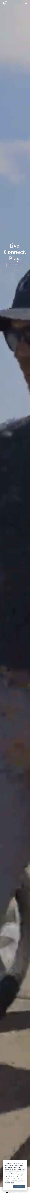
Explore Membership (15, 265)
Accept (19, 1186)
